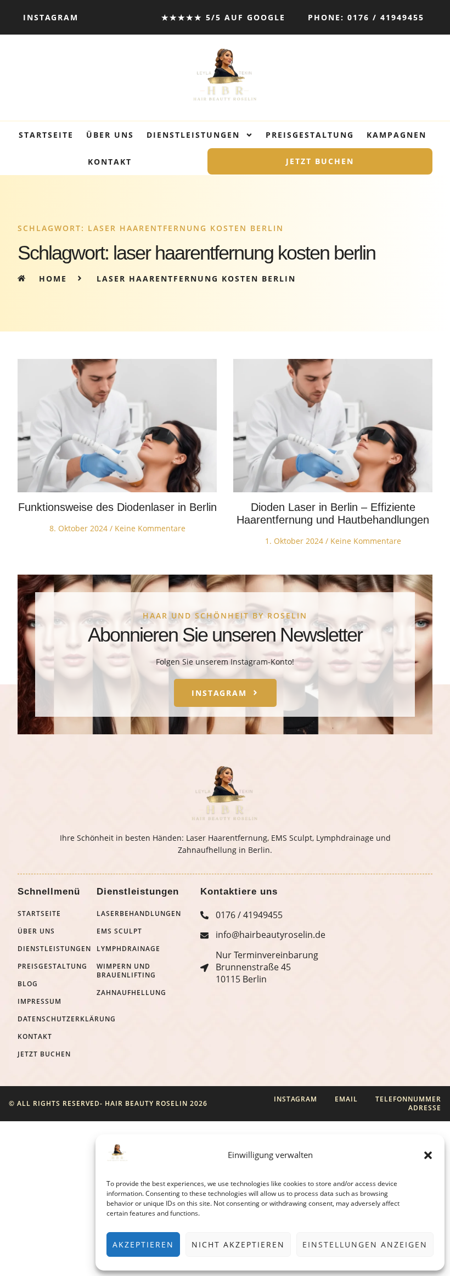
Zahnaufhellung (131, 992)
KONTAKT (110, 161)
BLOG (28, 984)
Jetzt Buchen (320, 161)
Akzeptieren (143, 1244)
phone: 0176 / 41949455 (366, 17)
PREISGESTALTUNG (310, 135)
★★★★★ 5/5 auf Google (223, 17)
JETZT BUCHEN (44, 1054)
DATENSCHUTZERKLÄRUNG (57, 1019)
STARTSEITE (46, 135)
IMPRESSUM (39, 1001)
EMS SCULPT (119, 931)
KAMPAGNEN (396, 135)
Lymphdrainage (128, 949)
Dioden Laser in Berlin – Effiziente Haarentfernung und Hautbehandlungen (333, 513)
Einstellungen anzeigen (365, 1244)
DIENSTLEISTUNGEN (193, 135)
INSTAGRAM (50, 17)
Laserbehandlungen (139, 913)
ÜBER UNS (110, 135)
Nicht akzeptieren (238, 1244)
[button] (428, 1155)
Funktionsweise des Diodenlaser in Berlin (117, 507)
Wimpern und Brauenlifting (126, 971)
